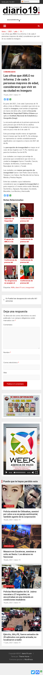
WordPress (28, 659)
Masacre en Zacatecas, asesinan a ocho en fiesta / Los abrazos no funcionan (19, 554)
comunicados (9, 72)
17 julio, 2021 (8, 643)
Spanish (26, 1)
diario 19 (17, 95)
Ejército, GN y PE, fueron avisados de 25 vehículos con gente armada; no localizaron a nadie (20, 637)
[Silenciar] (33, 472)
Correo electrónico (11, 363)
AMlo (13, 287)
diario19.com (20, 287)
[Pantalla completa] (36, 472)
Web (5, 373)
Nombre (7, 352)
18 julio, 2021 (8, 520)
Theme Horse (24, 656)
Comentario (7, 325)
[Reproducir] (6, 472)
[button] (21, 449)
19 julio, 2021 (8, 95)
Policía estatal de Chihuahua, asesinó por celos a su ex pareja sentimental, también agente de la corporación (21, 514)
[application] (21, 449)
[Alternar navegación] (5, 26)
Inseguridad (9, 506)
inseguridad (30, 287)
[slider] (19, 472)
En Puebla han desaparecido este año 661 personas (21, 299)
